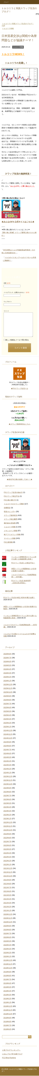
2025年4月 (7, 715)
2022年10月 (7, 830)
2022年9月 (7, 834)
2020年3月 (7, 949)
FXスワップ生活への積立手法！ (23, 563)
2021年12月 (7, 868)
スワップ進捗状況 (10, 515)
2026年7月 (7, 658)
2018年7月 (7, 1025)
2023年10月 (7, 784)
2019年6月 (7, 983)
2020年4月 (7, 945)
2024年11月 (7, 734)
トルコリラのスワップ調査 (14, 504)
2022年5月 (7, 849)
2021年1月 (7, 910)
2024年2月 (7, 769)
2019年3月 (7, 995)
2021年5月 (7, 895)
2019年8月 (7, 976)
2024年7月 (7, 750)
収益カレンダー (9, 511)
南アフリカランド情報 (12, 534)
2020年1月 (7, 956)
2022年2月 (7, 861)
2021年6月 (7, 891)
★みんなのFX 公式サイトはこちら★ (18, 222)
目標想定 (7, 508)
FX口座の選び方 (10, 500)
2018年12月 (7, 1006)
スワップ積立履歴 (10, 519)
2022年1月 (7, 864)
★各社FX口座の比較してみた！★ (19, 479)
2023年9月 (7, 788)
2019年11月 (7, 964)
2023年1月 (7, 818)
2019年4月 (7, 991)
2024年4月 (7, 761)
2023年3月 (7, 811)
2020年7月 (7, 933)
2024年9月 (7, 742)
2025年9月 (7, 696)
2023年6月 (7, 799)
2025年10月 (7, 692)
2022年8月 (7, 838)
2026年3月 (7, 673)
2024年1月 (7, 773)
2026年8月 (7, 654)
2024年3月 (7, 765)
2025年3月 (7, 719)
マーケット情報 (9, 538)
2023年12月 (7, 776)
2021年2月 (7, 907)
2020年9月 (7, 926)
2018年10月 (7, 1014)
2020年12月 (7, 914)
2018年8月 (7, 1021)
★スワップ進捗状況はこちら (19, 424)
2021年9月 (7, 880)
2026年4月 (7, 669)
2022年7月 (7, 841)
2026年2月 (7, 677)
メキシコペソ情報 (10, 531)
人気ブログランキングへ (11, 1050)
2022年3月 (7, 857)
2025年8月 (7, 700)
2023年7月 (7, 795)
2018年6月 (7, 1029)
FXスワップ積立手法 (11, 496)
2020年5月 (7, 941)
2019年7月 (7, 979)
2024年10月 (7, 738)
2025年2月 (7, 723)
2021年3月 (7, 903)
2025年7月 (7, 704)
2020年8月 (7, 930)
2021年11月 (7, 872)
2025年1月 (7, 727)
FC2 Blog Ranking (9, 1058)
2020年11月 (7, 918)
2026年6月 (7, 661)
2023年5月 (7, 803)
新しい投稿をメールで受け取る (17, 340)
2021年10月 (7, 876)
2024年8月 (7, 746)
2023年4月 (7, 807)
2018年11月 (7, 1010)
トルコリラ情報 (18, 47)
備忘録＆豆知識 (9, 523)
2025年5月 (7, 711)
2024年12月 (7, 730)
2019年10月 (7, 968)
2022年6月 (7, 845)
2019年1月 (7, 1002)
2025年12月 (7, 684)
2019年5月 (7, 987)
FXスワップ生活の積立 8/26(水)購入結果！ (19, 597)
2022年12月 (7, 822)
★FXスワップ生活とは (19, 388)
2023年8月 (7, 792)
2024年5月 (7, 757)
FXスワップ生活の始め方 (13, 492)
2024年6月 (7, 753)
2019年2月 (7, 998)
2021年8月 (7, 884)
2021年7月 (7, 887)
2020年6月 (7, 937)
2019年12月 (7, 960)
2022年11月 (7, 826)
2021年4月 (7, 899)
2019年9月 (7, 972)
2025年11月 (7, 688)
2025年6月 (7, 707)
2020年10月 (7, 922)
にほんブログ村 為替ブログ (12, 1054)
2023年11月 (7, 780)
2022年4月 (7, 853)
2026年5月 (7, 665)
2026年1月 (7, 681)
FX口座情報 (8, 542)
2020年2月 (7, 953)
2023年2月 (7, 815)
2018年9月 (7, 1018)
